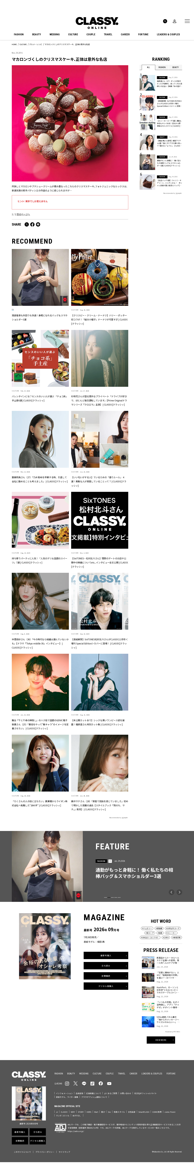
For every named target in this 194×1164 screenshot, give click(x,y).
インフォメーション (64, 1093)
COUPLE (90, 34)
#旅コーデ (150, 933)
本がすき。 (77, 1115)
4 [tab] (115, 897)
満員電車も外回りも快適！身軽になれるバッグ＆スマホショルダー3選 (39, 317)
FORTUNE (143, 34)
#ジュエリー (147, 928)
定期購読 (106, 975)
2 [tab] (109, 897)
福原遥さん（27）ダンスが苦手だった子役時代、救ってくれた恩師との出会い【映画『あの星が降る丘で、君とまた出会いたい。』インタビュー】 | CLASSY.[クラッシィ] (169, 83)
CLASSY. (64, 1112)
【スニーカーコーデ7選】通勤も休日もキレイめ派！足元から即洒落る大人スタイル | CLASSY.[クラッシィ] (169, 123)
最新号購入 (106, 955)
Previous (171, 892)
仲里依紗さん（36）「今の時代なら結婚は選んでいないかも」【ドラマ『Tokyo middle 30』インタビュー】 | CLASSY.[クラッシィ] (40, 643)
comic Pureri (170, 1112)
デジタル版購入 (106, 986)
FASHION (19, 34)
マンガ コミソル (62, 1115)
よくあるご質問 (110, 1093)
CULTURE (73, 34)
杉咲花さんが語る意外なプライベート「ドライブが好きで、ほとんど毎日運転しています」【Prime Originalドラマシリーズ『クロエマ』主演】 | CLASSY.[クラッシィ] (99, 400)
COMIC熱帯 (157, 1112)
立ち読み (106, 965)
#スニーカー (171, 933)
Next (179, 892)
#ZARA (166, 937)
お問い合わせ (125, 1093)
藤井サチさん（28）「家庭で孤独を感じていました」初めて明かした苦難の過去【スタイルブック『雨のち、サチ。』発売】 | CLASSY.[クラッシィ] (99, 805)
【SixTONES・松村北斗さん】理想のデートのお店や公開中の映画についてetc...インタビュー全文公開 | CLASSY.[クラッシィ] (99, 562)
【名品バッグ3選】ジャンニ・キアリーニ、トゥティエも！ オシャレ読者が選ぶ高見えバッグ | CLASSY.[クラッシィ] (169, 183)
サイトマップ (64, 1152)
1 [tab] (105, 897)
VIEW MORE (161, 1039)
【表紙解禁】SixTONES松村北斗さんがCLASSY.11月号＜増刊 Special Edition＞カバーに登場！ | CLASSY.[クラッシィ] (99, 643)
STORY (81, 1112)
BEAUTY (36, 34)
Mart (96, 1112)
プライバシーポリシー (44, 1152)
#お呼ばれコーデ (173, 928)
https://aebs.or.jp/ (76, 1131)
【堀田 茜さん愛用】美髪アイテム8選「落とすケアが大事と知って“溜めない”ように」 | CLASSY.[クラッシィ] (169, 143)
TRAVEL (108, 34)
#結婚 (160, 933)
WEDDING (55, 34)
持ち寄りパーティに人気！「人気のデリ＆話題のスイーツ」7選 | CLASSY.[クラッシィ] (39, 560)
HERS (89, 1112)
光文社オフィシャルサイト (145, 1093)
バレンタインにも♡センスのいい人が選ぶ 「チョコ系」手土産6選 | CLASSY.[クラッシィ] (40, 398)
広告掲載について (93, 1093)
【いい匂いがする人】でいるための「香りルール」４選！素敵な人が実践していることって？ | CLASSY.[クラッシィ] (98, 481)
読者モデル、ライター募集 (67, 1097)
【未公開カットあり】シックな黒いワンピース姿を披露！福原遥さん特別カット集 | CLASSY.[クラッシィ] (97, 722)
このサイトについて (22, 1152)
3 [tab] (112, 897)
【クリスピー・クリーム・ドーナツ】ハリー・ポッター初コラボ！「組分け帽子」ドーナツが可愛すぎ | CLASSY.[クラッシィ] (99, 319)
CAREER (125, 34)
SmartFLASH (143, 1112)
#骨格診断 (177, 937)
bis (109, 1112)
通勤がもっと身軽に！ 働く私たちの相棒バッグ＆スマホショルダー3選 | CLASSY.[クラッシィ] (169, 163)
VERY (73, 1112)
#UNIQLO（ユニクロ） (150, 937)
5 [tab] (119, 897)
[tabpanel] (97, 866)
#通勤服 (159, 928)
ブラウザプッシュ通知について (94, 1097)
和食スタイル (119, 1112)
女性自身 (131, 1112)
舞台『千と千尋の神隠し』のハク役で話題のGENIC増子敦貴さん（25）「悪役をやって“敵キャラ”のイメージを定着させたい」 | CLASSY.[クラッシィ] (40, 724)
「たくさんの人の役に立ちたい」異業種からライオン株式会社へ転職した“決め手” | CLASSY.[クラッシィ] (39, 803)
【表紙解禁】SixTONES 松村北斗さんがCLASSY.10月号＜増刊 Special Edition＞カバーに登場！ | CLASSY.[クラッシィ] (169, 103)
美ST (103, 1112)
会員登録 (79, 1093)
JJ (57, 1112)
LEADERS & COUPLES (168, 34)
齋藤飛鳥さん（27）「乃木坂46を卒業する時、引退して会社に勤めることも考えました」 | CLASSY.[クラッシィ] (40, 479)
